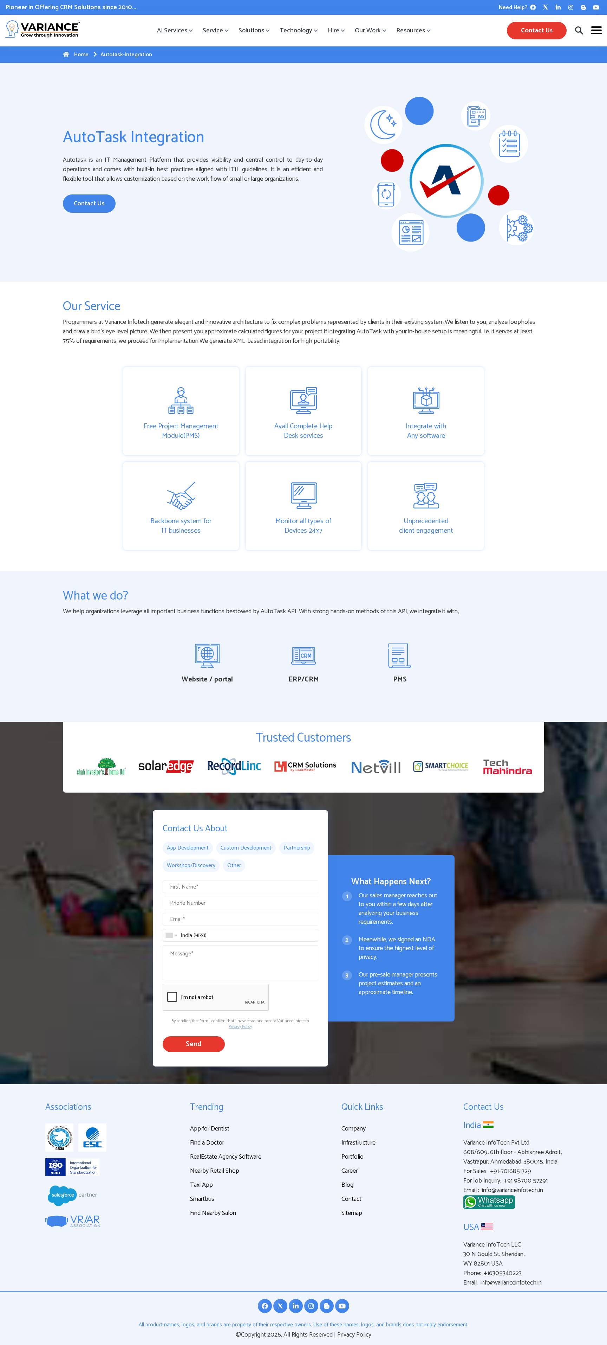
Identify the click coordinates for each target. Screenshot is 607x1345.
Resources (410, 30)
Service (213, 30)
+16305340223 (503, 1273)
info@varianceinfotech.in (512, 1190)
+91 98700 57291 (526, 1181)
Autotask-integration (126, 54)
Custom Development (246, 848)
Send (194, 1044)
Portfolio (352, 1157)
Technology (296, 30)
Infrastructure (358, 1143)
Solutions (251, 30)
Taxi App (201, 1185)
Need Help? (513, 7)
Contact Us (537, 30)
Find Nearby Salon (213, 1213)
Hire (333, 30)
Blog (347, 1185)
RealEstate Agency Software (225, 1157)
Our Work (368, 30)
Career (349, 1171)
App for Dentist (209, 1128)
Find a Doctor (207, 1143)
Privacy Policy (240, 1026)
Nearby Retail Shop (214, 1171)
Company (353, 1128)
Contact (351, 1199)
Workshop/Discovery (191, 865)
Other (234, 865)
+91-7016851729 (510, 1171)
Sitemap (351, 1213)
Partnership (296, 848)
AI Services (172, 30)
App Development (188, 848)
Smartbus (202, 1199)
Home (81, 54)
